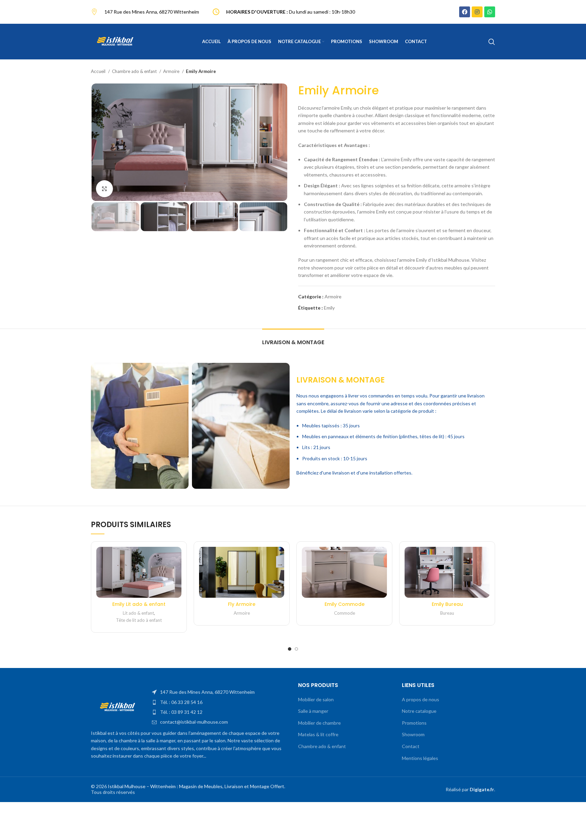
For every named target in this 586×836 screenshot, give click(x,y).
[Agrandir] (104, 188)
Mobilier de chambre (319, 723)
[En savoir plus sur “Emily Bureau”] (484, 557)
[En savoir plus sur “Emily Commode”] (381, 557)
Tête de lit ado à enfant (139, 620)
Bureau (447, 613)
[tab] (293, 339)
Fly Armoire (241, 604)
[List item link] (220, 692)
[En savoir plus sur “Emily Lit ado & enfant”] (176, 557)
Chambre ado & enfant (135, 71)
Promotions (414, 723)
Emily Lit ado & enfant (138, 604)
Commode (344, 613)
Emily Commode (345, 604)
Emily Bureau (447, 604)
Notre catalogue (419, 711)
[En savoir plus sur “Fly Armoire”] (279, 557)
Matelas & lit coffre (318, 734)
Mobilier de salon (316, 699)
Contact (410, 746)
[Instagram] (477, 11)
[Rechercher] (492, 42)
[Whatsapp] (489, 11)
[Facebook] (464, 11)
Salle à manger (313, 711)
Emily (329, 308)
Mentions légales (420, 758)
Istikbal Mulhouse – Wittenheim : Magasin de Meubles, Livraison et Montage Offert (196, 786)
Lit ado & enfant (138, 613)
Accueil (98, 71)
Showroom (413, 734)
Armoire (171, 71)
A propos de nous (420, 699)
